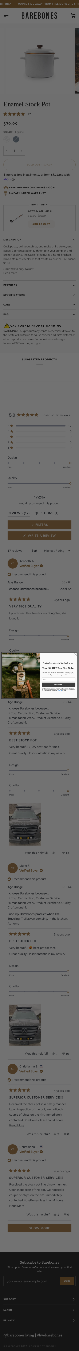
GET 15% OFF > (58, 684)
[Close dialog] (75, 654)
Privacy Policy (59, 690)
